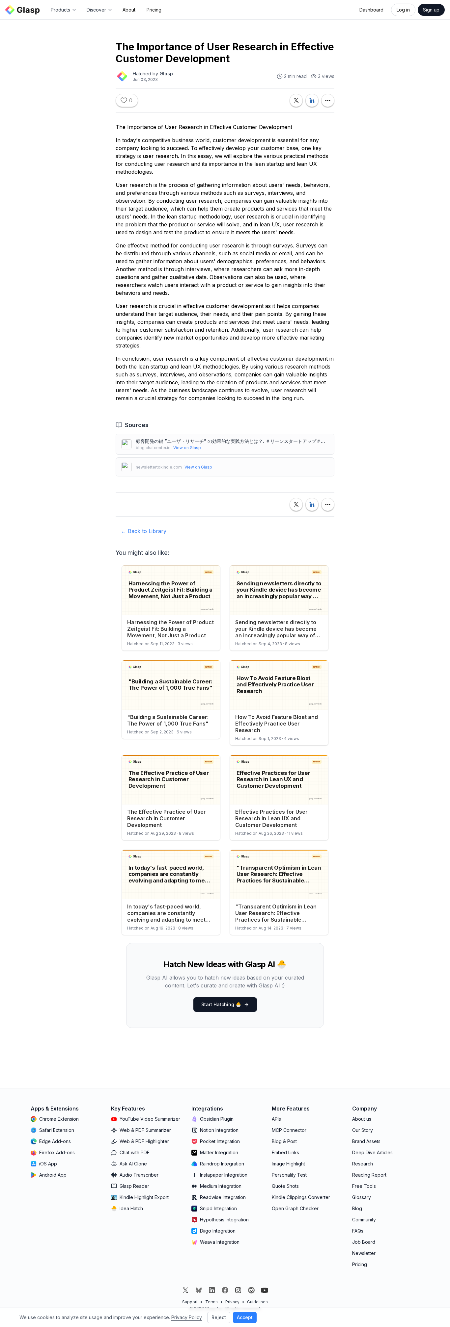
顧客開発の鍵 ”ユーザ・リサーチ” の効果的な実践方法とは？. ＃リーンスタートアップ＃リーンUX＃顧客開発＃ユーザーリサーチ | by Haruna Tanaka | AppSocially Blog (232, 441)
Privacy (232, 1301)
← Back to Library (143, 531)
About (129, 10)
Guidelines (257, 1301)
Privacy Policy (186, 1317)
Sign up (431, 10)
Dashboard (371, 10)
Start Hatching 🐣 (221, 1004)
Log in (403, 10)
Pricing (154, 10)
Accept (245, 1317)
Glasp (166, 73)
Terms (211, 1301)
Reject (218, 1317)
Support (190, 1301)
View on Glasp (187, 447)
